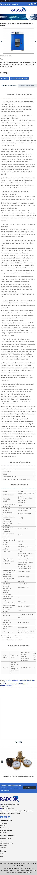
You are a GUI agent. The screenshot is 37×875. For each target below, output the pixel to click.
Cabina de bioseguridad (6, 843)
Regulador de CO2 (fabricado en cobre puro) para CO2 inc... (18, 776)
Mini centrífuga (31, 870)
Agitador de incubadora (6, 841)
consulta (27, 788)
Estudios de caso (4, 828)
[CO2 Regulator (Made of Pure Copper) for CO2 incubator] (18, 760)
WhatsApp (5, 78)
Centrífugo (22, 868)
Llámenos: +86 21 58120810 (10, 4)
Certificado (3, 825)
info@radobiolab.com (8, 808)
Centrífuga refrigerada (24, 872)
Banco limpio (3, 845)
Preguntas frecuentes (6, 830)
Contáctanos (3, 832)
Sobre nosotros (4, 823)
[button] (35, 41)
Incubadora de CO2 (5, 838)
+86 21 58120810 (7, 806)
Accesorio (3, 847)
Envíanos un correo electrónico (20, 78)
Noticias (2, 854)
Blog (1, 856)
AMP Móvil (20, 866)
